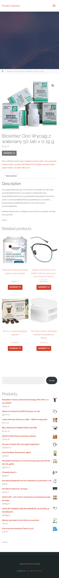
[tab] (11, 176)
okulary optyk (7, 164)
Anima (28, 571)
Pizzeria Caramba (11, 5)
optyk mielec (7, 168)
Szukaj (51, 380)
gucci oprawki (50, 161)
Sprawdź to (9, 153)
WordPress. (38, 571)
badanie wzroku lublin (34, 161)
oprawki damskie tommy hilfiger (27, 164)
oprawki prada (48, 164)
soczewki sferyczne (22, 168)
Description (11, 176)
